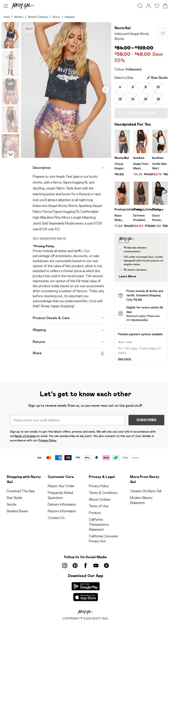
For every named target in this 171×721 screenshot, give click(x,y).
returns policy (139, 319)
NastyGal (122, 28)
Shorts (56, 16)
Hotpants (70, 16)
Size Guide (14, 497)
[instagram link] (64, 565)
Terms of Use (98, 506)
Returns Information (62, 511)
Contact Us (56, 518)
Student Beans (17, 511)
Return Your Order (61, 486)
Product (95, 513)
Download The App (21, 491)
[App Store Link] (86, 591)
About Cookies (100, 499)
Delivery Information (62, 504)
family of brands (25, 436)
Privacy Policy (99, 486)
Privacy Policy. (47, 440)
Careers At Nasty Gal (145, 491)
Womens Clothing (38, 16)
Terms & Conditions (103, 492)
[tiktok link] (106, 565)
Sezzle (11, 504)
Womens (18, 16)
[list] (66, 90)
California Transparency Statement (99, 524)
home (6, 16)
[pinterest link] (75, 565)
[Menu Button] (5, 5)
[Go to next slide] (105, 90)
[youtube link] (95, 565)
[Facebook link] (85, 565)
